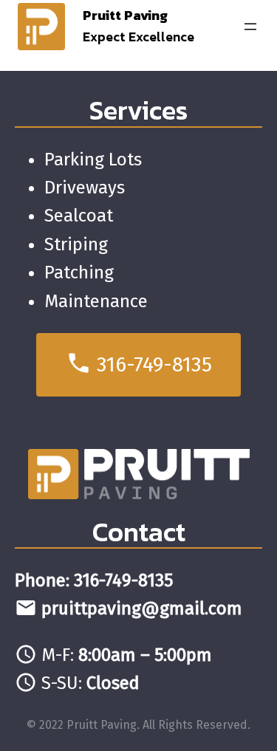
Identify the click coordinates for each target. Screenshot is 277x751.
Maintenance (96, 301)
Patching (79, 272)
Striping (76, 244)
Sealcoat (78, 215)
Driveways (84, 187)
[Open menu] (250, 26)
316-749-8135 (139, 363)
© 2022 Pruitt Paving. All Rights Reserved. (138, 725)
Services (138, 110)
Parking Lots (93, 159)
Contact (138, 532)
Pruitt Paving (125, 15)
